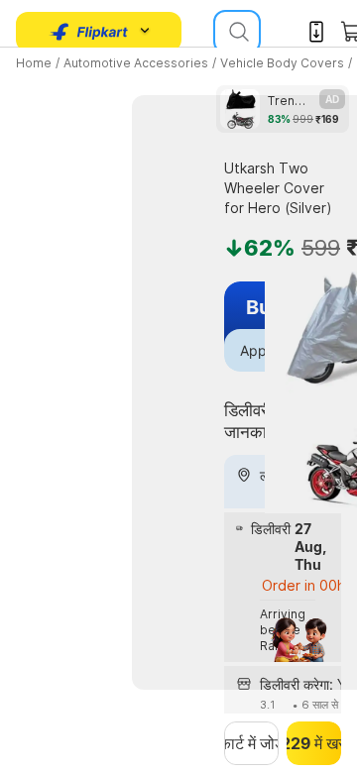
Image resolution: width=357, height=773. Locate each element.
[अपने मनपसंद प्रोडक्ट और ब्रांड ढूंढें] (237, 32)
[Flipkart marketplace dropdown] (89, 32)
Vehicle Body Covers (282, 62)
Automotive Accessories (135, 62)
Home (34, 62)
